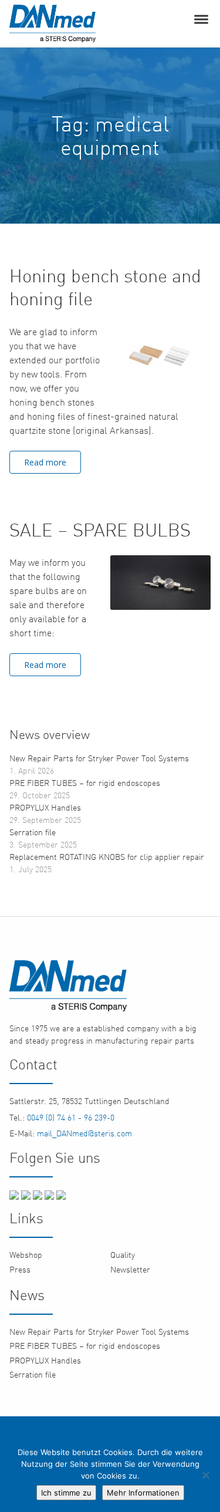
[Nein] (205, 1475)
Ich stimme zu (66, 1492)
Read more (45, 462)
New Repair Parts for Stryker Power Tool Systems (99, 758)
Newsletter (130, 1269)
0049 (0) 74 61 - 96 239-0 (69, 1117)
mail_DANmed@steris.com (83, 1133)
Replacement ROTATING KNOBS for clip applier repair (106, 857)
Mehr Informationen (143, 1492)
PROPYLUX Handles (45, 807)
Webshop (25, 1255)
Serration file (32, 832)
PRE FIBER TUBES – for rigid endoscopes (84, 783)
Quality (122, 1255)
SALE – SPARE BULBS (100, 530)
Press (20, 1269)
